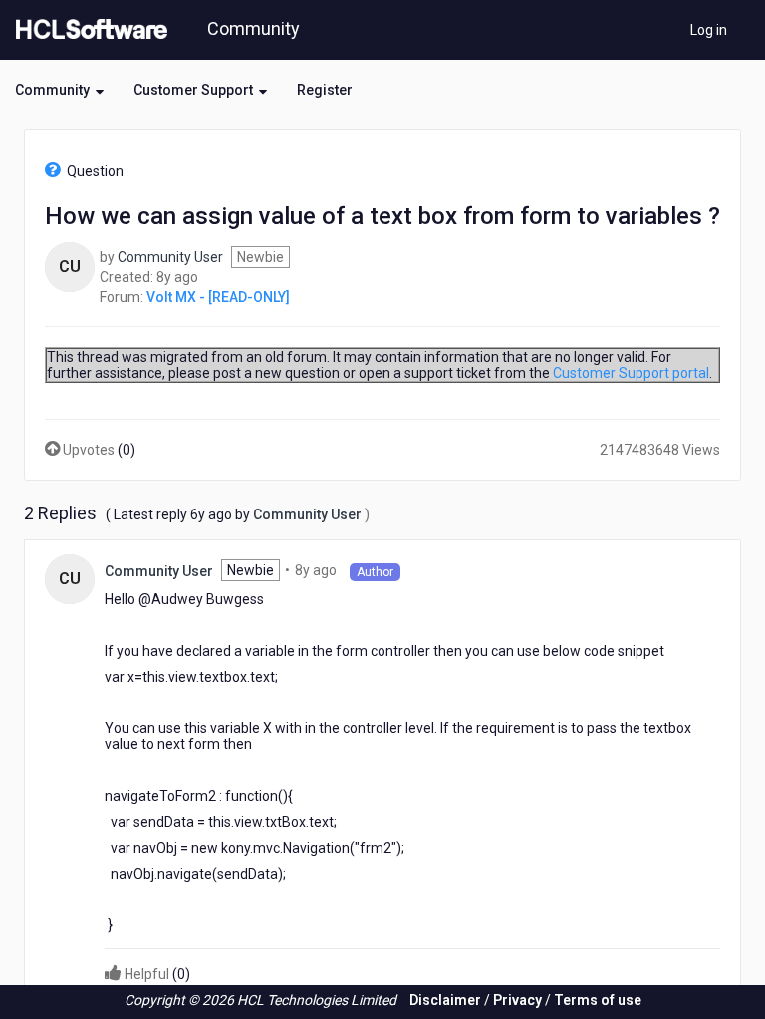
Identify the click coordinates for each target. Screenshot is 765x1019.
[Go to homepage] (87, 30)
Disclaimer (445, 1000)
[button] (59, 89)
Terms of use (597, 1000)
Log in (708, 30)
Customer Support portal (631, 373)
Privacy (517, 1000)
